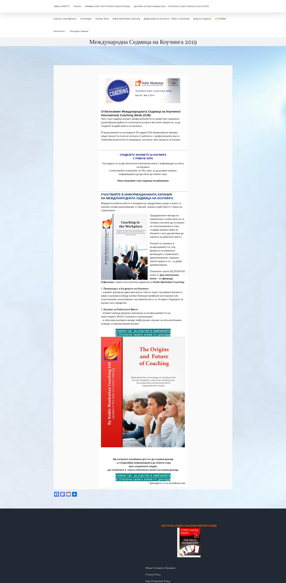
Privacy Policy (153, 574)
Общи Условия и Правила (160, 568)
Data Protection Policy (157, 581)
